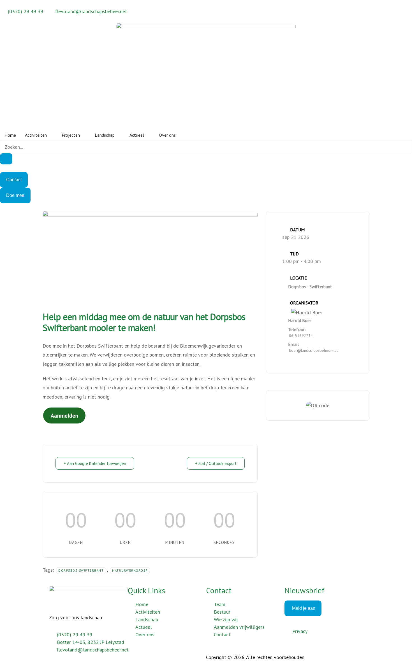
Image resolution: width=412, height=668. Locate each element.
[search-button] (6, 158)
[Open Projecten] (83, 135)
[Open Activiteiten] (50, 135)
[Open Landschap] (118, 135)
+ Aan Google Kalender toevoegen (95, 463)
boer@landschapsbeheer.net (313, 350)
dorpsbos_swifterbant (81, 570)
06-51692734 (301, 335)
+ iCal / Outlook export (216, 463)
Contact (219, 590)
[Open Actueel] (147, 135)
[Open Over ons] (179, 135)
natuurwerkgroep (130, 570)
